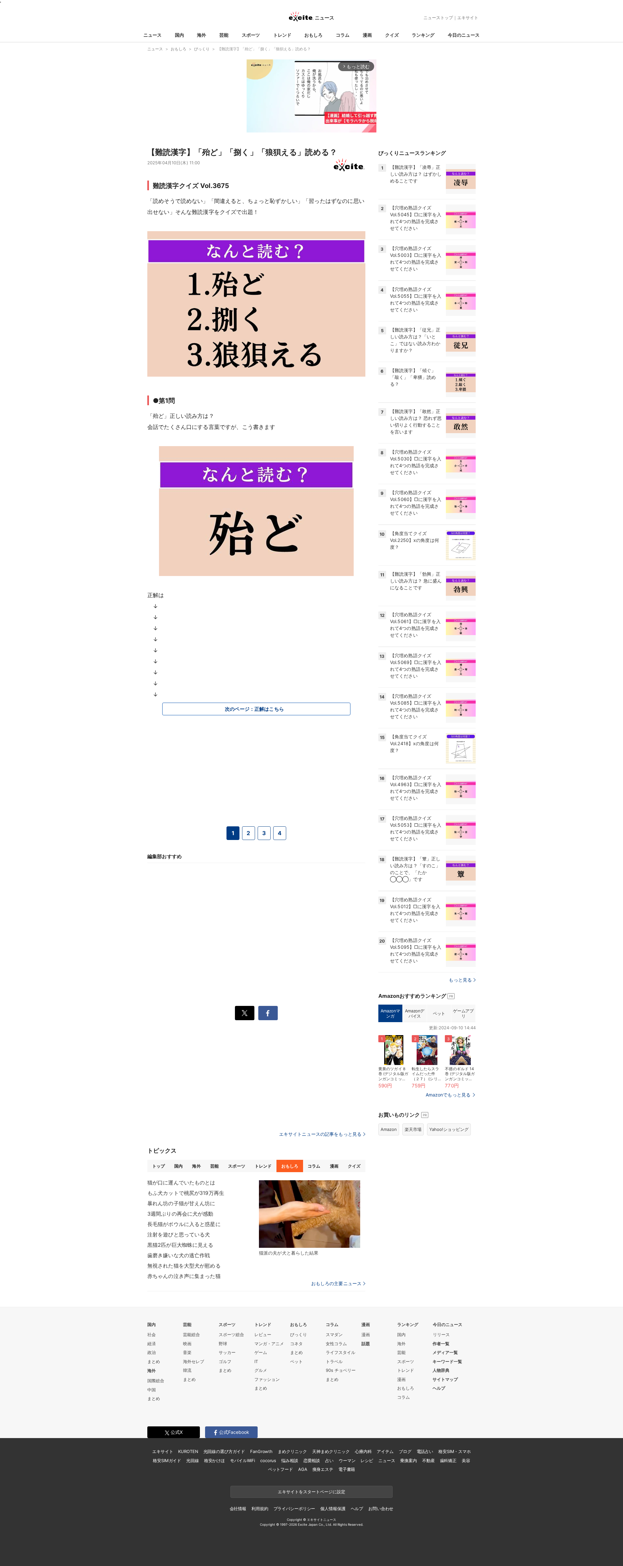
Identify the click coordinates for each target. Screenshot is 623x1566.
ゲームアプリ (463, 1013)
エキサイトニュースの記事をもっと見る (320, 1134)
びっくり (298, 1334)
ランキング (423, 35)
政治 (151, 1352)
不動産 (428, 1460)
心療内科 (363, 1451)
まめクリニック (292, 1451)
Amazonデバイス (414, 1013)
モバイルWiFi (242, 1460)
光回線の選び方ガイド (224, 1451)
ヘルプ (439, 1388)
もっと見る (460, 980)
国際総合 (155, 1380)
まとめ (153, 1361)
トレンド (282, 35)
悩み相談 (289, 1460)
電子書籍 (346, 1469)
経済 (151, 1343)
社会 (151, 1334)
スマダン (334, 1334)
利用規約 (259, 1508)
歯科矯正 (448, 1460)
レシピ (366, 1460)
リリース (441, 1334)
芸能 (223, 35)
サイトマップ (445, 1379)
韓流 (187, 1370)
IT (256, 1361)
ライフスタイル (340, 1352)
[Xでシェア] (244, 1013)
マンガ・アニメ (269, 1343)
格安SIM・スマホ (454, 1451)
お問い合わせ (380, 1508)
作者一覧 (441, 1343)
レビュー (262, 1334)
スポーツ (251, 35)
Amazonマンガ (390, 1013)
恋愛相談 (311, 1460)
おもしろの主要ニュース (336, 1283)
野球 (223, 1343)
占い (329, 1460)
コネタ (296, 1343)
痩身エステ (322, 1469)
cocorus (268, 1460)
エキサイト (467, 17)
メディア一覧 (445, 1352)
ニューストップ (438, 17)
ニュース (152, 35)
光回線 (192, 1460)
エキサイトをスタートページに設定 (311, 1491)
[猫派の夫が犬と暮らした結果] (309, 1214)
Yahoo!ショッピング (449, 1129)
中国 (151, 1389)
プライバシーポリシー (294, 1508)
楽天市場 (413, 1129)
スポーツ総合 (231, 1334)
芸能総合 (191, 1334)
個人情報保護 (332, 1508)
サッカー (227, 1352)
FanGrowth (261, 1451)
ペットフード (280, 1469)
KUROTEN (188, 1451)
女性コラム (336, 1343)
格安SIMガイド (167, 1460)
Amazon (389, 1129)
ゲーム (260, 1352)
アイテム (385, 1451)
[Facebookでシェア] (268, 1013)
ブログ (405, 1451)
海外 (201, 35)
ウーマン (347, 1460)
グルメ (260, 1370)
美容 (466, 1460)
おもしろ (313, 35)
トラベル (334, 1361)
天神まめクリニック (331, 1451)
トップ (158, 1166)
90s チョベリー (341, 1370)
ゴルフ (225, 1361)
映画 (187, 1343)
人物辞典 (441, 1370)
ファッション (267, 1379)
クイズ (392, 35)
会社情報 (238, 1508)
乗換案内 (408, 1460)
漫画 (367, 35)
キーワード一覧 (447, 1361)
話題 (365, 1343)
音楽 (187, 1352)
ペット (439, 1013)
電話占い (425, 1451)
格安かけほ (214, 1460)
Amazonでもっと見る (448, 1094)
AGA (302, 1469)
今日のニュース (464, 35)
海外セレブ (193, 1361)
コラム (342, 35)
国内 (179, 35)
